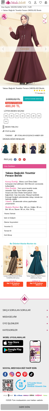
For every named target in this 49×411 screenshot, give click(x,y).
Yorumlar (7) (41, 93)
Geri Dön (24, 407)
